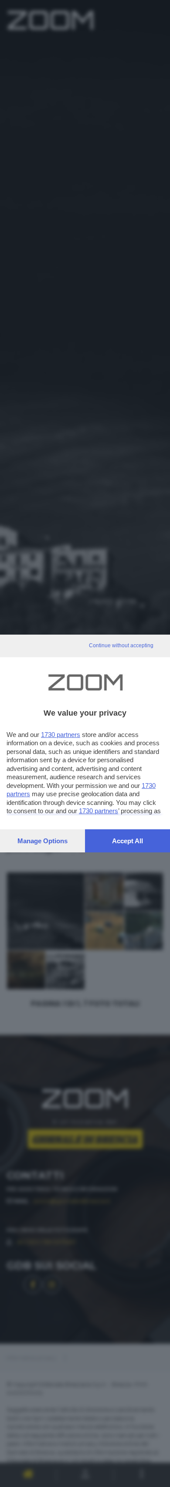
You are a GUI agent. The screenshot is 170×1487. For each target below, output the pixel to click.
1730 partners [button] (60, 734)
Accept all (127, 841)
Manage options (42, 841)
